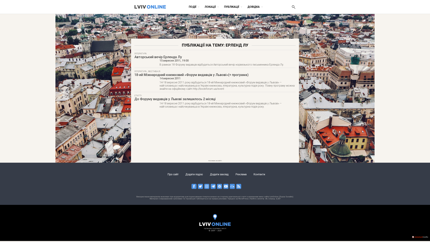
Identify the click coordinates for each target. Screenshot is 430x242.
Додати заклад (219, 174)
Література (140, 53)
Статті (138, 95)
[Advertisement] (215, 135)
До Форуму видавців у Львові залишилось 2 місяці (175, 99)
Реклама (241, 174)
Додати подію (194, 174)
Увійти (253, 199)
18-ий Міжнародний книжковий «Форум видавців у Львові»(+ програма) (191, 75)
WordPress (243, 199)
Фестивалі (154, 71)
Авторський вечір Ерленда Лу (158, 57)
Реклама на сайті (215, 161)
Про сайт (173, 174)
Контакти (259, 174)
